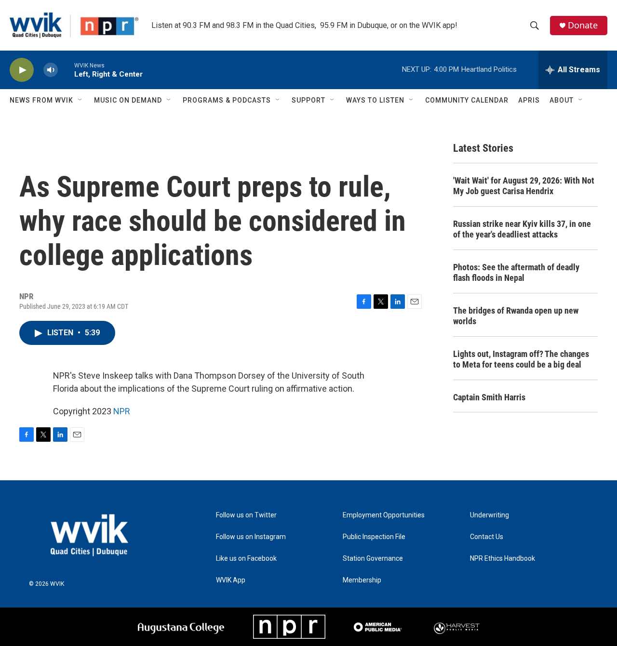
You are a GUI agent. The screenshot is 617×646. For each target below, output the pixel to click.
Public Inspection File (374, 537)
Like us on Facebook (246, 558)
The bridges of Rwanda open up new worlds (515, 315)
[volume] (50, 70)
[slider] (66, 70)
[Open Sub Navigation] (80, 100)
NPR (121, 411)
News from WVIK (41, 100)
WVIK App (230, 580)
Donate (583, 25)
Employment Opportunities (384, 515)
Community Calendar (467, 100)
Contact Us (486, 537)
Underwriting (489, 515)
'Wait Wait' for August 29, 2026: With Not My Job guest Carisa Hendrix (523, 185)
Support (308, 100)
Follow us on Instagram (251, 537)
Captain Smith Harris (489, 397)
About (562, 100)
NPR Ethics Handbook (502, 558)
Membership (362, 580)
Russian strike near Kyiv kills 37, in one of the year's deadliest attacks (522, 229)
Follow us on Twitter (246, 515)
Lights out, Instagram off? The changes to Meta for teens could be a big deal (521, 359)
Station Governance (373, 558)
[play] (21, 70)
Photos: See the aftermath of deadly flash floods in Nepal (516, 272)
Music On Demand (128, 100)
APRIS (529, 100)
